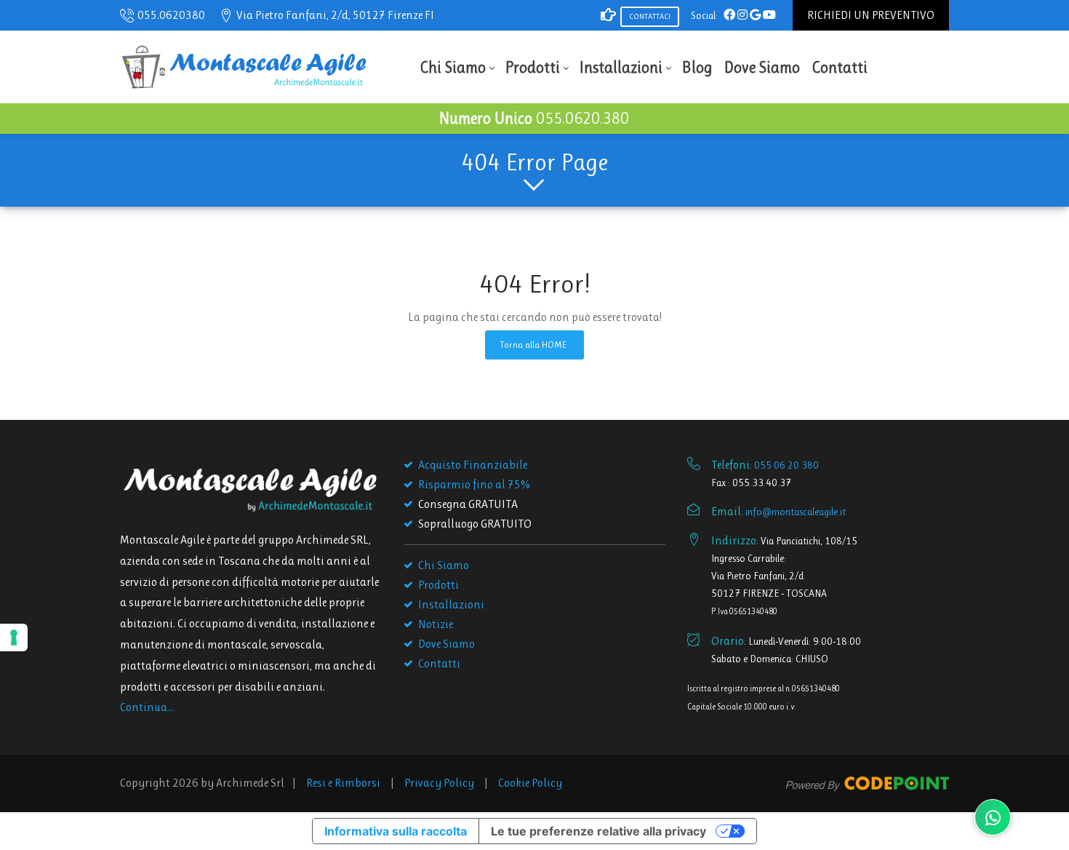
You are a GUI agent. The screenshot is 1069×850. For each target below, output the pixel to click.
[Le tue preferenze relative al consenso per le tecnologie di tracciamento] (14, 637)
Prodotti (438, 585)
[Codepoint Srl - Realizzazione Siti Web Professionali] (867, 783)
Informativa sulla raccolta (395, 831)
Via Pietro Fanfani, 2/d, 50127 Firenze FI (335, 15)
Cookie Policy (530, 783)
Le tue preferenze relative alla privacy (598, 831)
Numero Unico (534, 118)
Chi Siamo (443, 565)
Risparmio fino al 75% (474, 484)
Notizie (435, 624)
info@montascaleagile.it (795, 511)
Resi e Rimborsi (343, 783)
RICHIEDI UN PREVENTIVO (870, 15)
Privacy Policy (439, 783)
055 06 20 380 (786, 465)
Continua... (147, 707)
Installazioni (451, 604)
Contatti (439, 663)
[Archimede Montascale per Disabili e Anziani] (244, 66)
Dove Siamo (446, 644)
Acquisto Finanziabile (472, 465)
